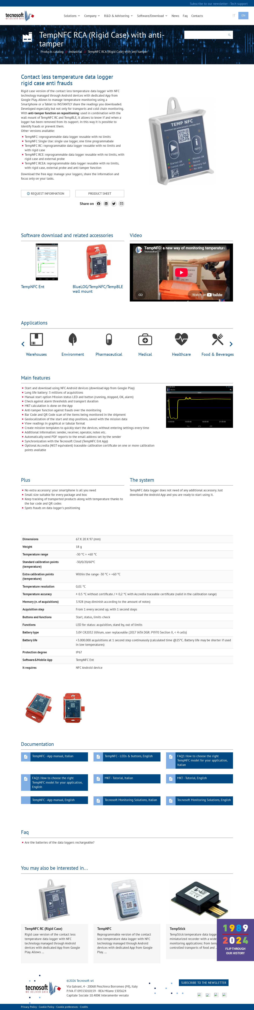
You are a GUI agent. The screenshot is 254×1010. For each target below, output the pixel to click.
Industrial (75, 52)
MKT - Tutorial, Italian (119, 778)
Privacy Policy (29, 1007)
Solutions (70, 16)
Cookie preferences (67, 1007)
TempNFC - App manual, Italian (52, 756)
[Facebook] (99, 204)
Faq (185, 16)
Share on (87, 203)
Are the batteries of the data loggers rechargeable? (59, 842)
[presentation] (23, 343)
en (243, 15)
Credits (84, 1007)
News (175, 16)
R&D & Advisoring (117, 16)
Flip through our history (235, 951)
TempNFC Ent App (95, 441)
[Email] (121, 204)
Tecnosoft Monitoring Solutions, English (204, 800)
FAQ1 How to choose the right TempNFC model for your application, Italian (202, 760)
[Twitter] (114, 204)
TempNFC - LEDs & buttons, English (129, 756)
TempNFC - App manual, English (53, 800)
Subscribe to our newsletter (209, 4)
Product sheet (99, 194)
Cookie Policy (46, 1007)
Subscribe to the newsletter (203, 983)
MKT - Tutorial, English (192, 778)
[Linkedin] (106, 204)
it (234, 15)
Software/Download (151, 16)
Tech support (239, 4)
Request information (47, 194)
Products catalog (52, 52)
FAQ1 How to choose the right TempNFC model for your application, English (57, 782)
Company (90, 16)
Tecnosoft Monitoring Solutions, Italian (131, 800)
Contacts (197, 16)
